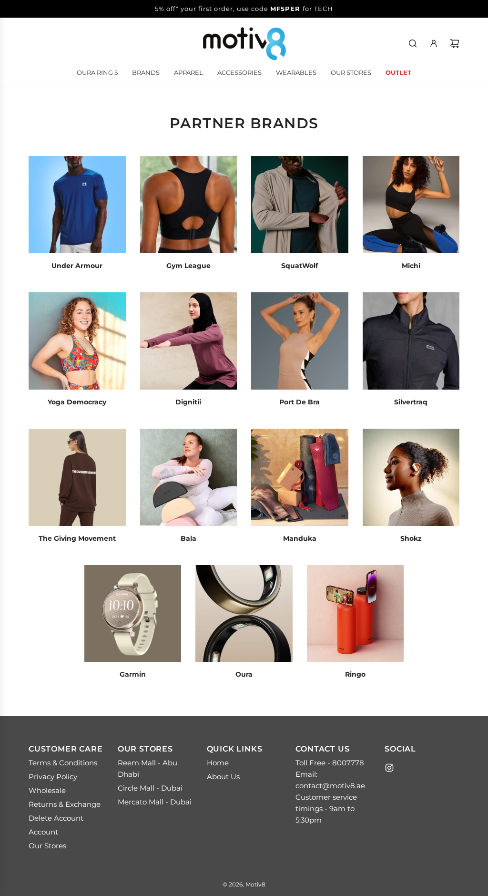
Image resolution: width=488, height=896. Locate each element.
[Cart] (454, 43)
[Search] (412, 43)
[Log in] (433, 43)
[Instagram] (389, 767)
